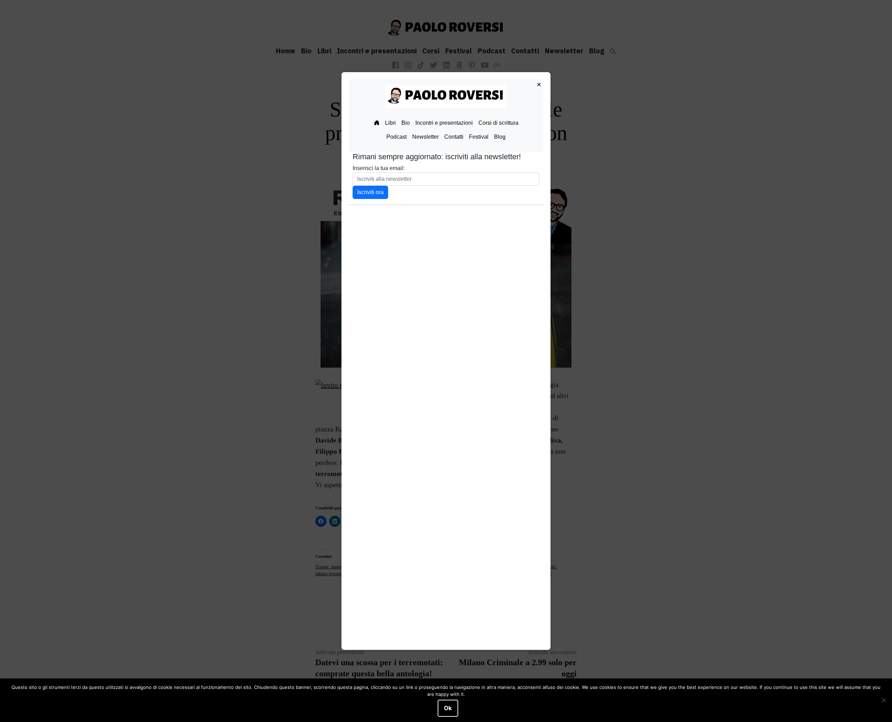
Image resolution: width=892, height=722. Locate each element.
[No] (883, 700)
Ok (448, 708)
